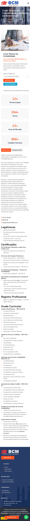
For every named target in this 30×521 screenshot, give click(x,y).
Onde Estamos (8, 471)
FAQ (17, 90)
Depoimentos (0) (17, 150)
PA (16, 19)
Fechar (4, 518)
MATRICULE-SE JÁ (11, 517)
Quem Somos (8, 469)
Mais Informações (10, 84)
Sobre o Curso (6, 150)
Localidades (10, 19)
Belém (21, 19)
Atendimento (5, 490)
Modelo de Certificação (23, 90)
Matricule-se (9, 80)
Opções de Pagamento (9, 73)
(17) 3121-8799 (6, 492)
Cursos (6, 467)
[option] (15, 40)
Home (2, 19)
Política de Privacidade (7, 482)
